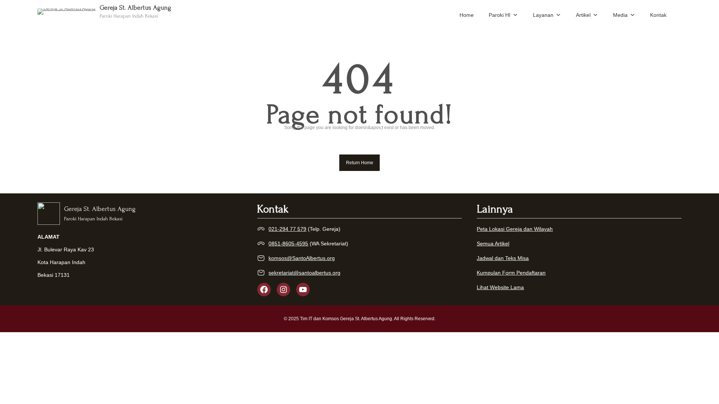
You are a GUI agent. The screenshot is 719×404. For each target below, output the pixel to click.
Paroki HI (499, 15)
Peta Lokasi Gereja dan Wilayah (515, 229)
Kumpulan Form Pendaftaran (511, 273)
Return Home (359, 162)
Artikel (583, 15)
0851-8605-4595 (288, 244)
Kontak (658, 15)
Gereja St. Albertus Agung (135, 7)
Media (620, 15)
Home (466, 15)
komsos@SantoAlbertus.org (302, 258)
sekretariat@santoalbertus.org (304, 273)
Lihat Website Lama (500, 287)
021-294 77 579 (287, 229)
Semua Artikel (493, 244)
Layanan (543, 15)
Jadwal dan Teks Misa (503, 258)
